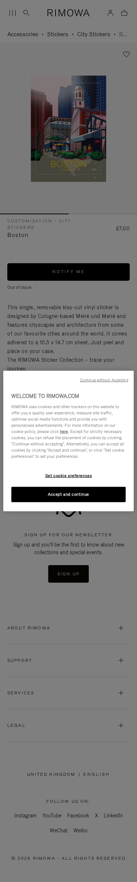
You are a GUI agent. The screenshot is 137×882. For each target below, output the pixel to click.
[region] (68, 441)
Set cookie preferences (68, 476)
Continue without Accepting (104, 380)
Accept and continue (68, 494)
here (64, 431)
